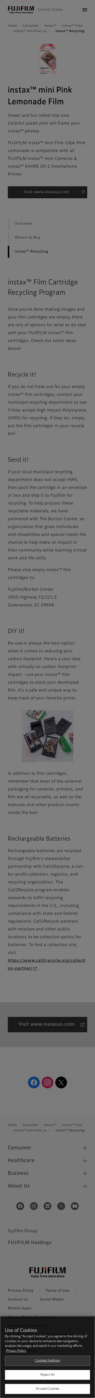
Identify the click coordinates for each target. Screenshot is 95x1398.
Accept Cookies (47, 1388)
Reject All (47, 1374)
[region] (47, 1357)
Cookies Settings (47, 1360)
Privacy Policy (16, 1350)
